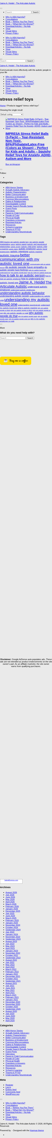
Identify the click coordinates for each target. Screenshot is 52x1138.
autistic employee (27, 249)
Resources (11, 225)
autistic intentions (19, 251)
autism (13, 244)
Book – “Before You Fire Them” (20, 21)
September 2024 (13, 930)
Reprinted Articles (13, 222)
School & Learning (14, 227)
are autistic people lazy (19, 242)
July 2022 (10, 962)
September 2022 (13, 958)
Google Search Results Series (19, 206)
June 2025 (10, 916)
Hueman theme (37, 1130)
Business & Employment (17, 197)
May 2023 (10, 946)
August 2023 (11, 941)
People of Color (12, 215)
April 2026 (10, 902)
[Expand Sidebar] (1, 169)
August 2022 (11, 960)
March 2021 (11, 995)
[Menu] (1, 8)
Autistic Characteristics (16, 192)
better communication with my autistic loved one (19, 259)
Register (9, 1085)
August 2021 (11, 983)
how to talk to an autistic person (22, 275)
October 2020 (12, 1006)
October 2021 (12, 978)
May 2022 (10, 965)
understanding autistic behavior (22, 293)
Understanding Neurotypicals (19, 232)
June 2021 (10, 988)
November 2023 (13, 937)
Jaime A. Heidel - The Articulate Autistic (17, 3)
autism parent (21, 244)
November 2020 (13, 1004)
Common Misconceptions (17, 199)
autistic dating (13, 249)
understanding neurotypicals (29, 305)
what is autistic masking (27, 308)
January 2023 (12, 951)
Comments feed (13, 1092)
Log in (8, 1087)
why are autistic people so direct (21, 310)
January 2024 (12, 934)
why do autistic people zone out (19, 319)
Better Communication (16, 194)
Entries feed (11, 1089)
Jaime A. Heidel (32, 282)
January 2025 (12, 923)
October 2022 (12, 955)
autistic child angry (28, 247)
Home (3, 105)
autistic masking (35, 252)
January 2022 (12, 974)
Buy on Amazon (13, 164)
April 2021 (10, 992)
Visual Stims (11, 31)
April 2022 (10, 967)
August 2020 (11, 1011)
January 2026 (12, 909)
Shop (8, 28)
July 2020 (10, 1013)
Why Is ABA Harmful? (15, 17)
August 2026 (11, 892)
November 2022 (13, 953)
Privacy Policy (12, 33)
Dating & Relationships (16, 201)
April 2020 (10, 1020)
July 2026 (10, 895)
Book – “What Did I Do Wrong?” (20, 24)
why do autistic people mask (27, 316)
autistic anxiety (16, 247)
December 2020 (13, 1002)
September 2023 (13, 939)
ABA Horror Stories (14, 187)
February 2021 (12, 997)
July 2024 (10, 932)
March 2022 (11, 969)
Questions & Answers (15, 220)
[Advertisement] (26, 695)
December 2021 (13, 976)
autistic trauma (10, 255)
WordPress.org (12, 1094)
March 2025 (11, 918)
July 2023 (10, 944)
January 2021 (12, 999)
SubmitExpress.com (11, 880)
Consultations (12, 19)
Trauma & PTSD (13, 229)
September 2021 (13, 981)
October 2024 (12, 927)
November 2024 (13, 925)
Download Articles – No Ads (18, 26)
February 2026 (12, 906)
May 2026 (10, 899)
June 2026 (10, 897)
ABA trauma (5, 242)
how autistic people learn (19, 272)
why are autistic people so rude (15, 313)
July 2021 (10, 985)
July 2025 (10, 913)
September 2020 (13, 1009)
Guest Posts (11, 208)
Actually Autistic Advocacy (17, 190)
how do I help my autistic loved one (39, 272)
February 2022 (12, 971)
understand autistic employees (23, 290)
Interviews (10, 211)
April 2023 (10, 948)
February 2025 (12, 920)
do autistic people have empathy (24, 267)
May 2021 (10, 990)
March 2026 (11, 904)
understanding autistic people (14, 296)
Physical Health (13, 218)
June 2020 (10, 1016)
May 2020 (10, 1018)
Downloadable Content (16, 204)
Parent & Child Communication (19, 213)
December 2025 (13, 911)
